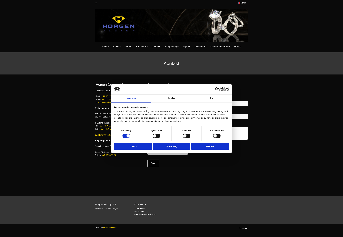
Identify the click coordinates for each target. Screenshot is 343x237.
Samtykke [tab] (131, 98)
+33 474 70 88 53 (107, 129)
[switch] (156, 136)
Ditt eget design (171, 47)
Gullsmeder (199, 47)
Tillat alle (210, 146)
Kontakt (237, 47)
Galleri (155, 47)
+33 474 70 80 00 (106, 126)
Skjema (186, 47)
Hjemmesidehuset (110, 228)
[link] (142, 47)
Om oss (117, 47)
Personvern (243, 228)
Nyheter (128, 47)
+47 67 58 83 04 (109, 155)
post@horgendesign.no (106, 102)
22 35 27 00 (108, 96)
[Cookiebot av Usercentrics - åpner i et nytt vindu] (217, 89)
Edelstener (141, 47)
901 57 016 (106, 99)
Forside (105, 47)
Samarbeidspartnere (220, 47)
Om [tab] (211, 98)
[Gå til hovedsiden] (171, 25)
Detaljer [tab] (171, 98)
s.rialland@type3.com (104, 135)
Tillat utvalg (171, 146)
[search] (96, 3)
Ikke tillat (133, 146)
